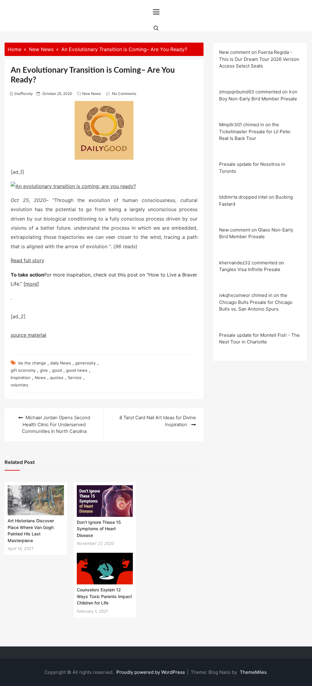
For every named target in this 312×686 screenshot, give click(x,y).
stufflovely (23, 93)
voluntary (19, 384)
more (31, 284)
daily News (60, 362)
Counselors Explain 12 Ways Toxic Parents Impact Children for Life (104, 596)
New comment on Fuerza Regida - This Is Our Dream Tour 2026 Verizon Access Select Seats (259, 59)
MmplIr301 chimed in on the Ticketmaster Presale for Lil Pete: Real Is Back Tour (255, 131)
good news (76, 370)
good (57, 370)
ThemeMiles (253, 672)
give (44, 370)
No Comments (124, 93)
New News (91, 93)
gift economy (23, 370)
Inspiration (20, 377)
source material (28, 335)
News (40, 377)
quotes (56, 377)
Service (75, 377)
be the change (32, 362)
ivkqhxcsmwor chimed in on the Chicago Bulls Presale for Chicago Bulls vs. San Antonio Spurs (255, 302)
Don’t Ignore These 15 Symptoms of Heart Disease (99, 529)
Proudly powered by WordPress (151, 672)
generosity (85, 362)
